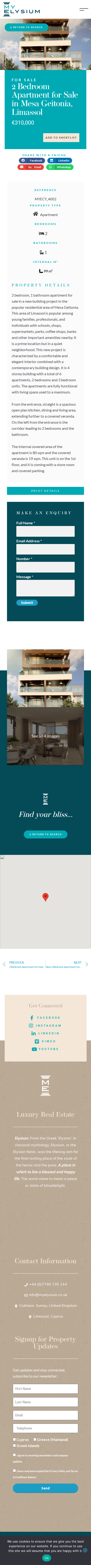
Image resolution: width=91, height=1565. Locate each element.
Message (24, 576)
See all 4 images (46, 735)
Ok (47, 1558)
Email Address (29, 541)
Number (24, 558)
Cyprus (23, 1439)
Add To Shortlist (61, 137)
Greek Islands (28, 1445)
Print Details (45, 490)
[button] (32, 160)
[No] (85, 1550)
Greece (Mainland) (52, 1439)
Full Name (25, 523)
